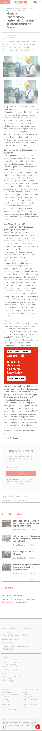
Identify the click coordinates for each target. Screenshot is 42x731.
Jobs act (17, 497)
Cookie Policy (6, 702)
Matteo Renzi (7, 500)
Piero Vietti (17, 573)
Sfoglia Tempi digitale (9, 709)
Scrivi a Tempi (7, 692)
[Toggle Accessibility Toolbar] (37, 726)
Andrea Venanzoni (20, 530)
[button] (3, 52)
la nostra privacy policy (29, 479)
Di (10, 35)
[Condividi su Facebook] (3, 35)
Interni (13, 8)
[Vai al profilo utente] (35, 2)
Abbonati (5, 2)
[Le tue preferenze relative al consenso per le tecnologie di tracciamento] (4, 727)
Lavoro (25, 497)
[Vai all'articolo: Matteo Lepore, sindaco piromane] (6, 555)
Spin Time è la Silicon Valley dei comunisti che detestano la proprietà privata (26, 523)
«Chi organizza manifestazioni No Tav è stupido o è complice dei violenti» (26, 538)
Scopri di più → (34, 579)
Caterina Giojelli (19, 558)
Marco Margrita (19, 545)
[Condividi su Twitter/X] (3, 39)
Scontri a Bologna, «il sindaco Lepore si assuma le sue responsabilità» (26, 567)
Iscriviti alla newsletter (10, 694)
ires (10, 497)
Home (8, 8)
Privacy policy (7, 699)
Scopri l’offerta (14, 378)
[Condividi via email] (3, 48)
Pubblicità (5, 697)
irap (4, 497)
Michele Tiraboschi (21, 500)
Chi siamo (5, 689)
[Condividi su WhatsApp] (3, 44)
